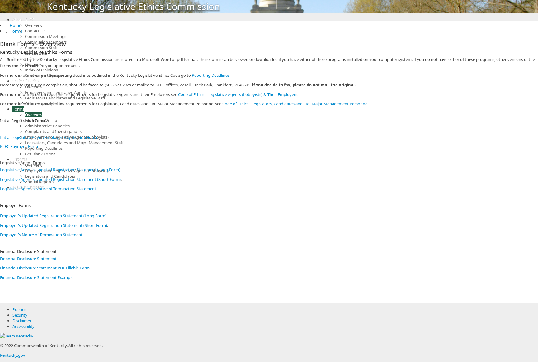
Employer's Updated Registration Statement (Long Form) (53, 215)
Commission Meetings (45, 36)
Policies (19, 309)
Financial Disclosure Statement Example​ (36, 277)
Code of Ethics (25, 81)
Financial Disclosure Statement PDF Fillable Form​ (45, 268)
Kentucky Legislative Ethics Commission (133, 6)
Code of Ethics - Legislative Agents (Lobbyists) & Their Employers (237, 94)
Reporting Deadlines (44, 148)
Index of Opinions (41, 70)
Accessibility (23, 326)
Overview (33, 25)
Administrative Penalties (47, 126)
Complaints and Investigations (53, 131)
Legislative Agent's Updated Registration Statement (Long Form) (60, 169)
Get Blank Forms (40, 154)
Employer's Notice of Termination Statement (41, 234)
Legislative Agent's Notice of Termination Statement (48, 188)
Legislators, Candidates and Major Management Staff (74, 142)
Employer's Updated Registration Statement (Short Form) (53, 225)
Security (19, 315)
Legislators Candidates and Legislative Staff (65, 98)
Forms (18, 109)
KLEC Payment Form (19, 146)
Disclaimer (21, 320)
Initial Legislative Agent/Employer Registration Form (48, 137)
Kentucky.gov (12, 355)
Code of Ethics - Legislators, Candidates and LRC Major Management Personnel (295, 104)
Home (13, 25)
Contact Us (35, 31)
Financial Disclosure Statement (28, 258)
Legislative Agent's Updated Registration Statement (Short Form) (60, 179)
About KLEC (23, 19)
